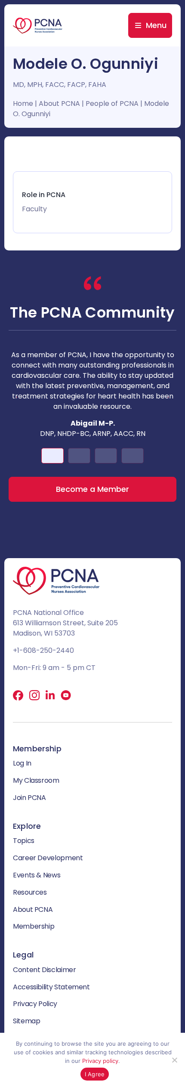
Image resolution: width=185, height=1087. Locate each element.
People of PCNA (112, 103)
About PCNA (59, 103)
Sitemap (26, 1021)
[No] (174, 1060)
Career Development (48, 858)
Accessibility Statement (51, 987)
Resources (30, 892)
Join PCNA (29, 798)
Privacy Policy (35, 1004)
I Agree (95, 1074)
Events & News (36, 875)
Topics (23, 841)
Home (23, 103)
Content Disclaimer (44, 970)
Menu (156, 25)
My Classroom (36, 780)
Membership (33, 926)
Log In (22, 763)
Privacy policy (100, 1060)
